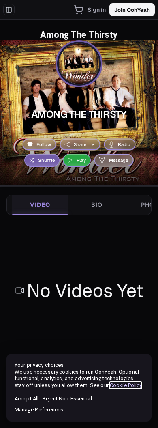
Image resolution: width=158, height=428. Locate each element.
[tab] (40, 205)
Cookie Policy (126, 385)
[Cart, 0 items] (78, 9)
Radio (124, 144)
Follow (43, 144)
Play (81, 160)
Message (118, 160)
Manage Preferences (39, 409)
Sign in (97, 9)
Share (80, 144)
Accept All (26, 399)
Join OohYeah (132, 9)
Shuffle (46, 160)
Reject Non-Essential (67, 399)
